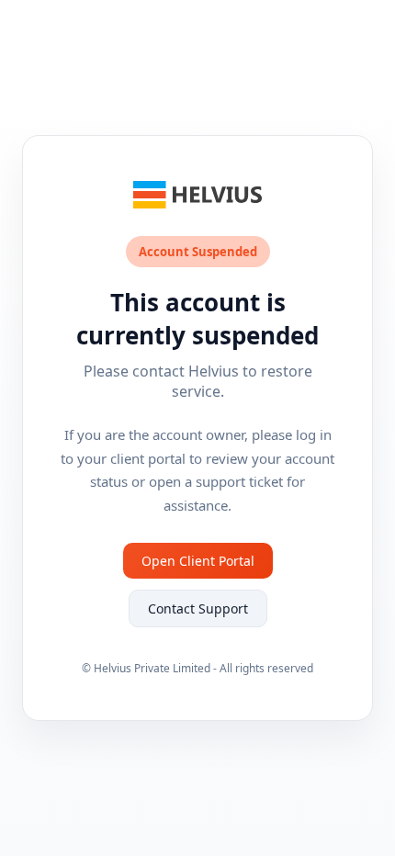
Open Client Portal (197, 560)
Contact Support (198, 608)
